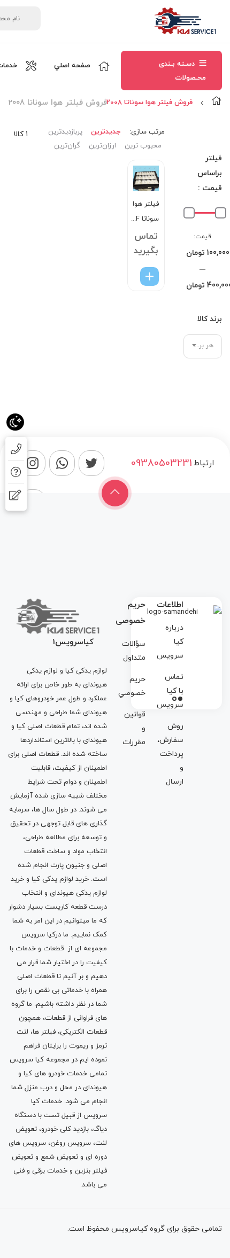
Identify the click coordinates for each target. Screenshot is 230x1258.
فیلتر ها (44, 1032)
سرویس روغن (70, 1143)
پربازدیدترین (65, 132)
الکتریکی (72, 1032)
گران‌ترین (67, 146)
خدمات (26, 949)
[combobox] (203, 346)
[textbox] (203, 345)
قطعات (53, 949)
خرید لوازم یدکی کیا (60, 879)
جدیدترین (105, 132)
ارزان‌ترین (102, 146)
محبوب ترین (143, 146)
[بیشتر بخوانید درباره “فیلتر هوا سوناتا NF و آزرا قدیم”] (149, 276)
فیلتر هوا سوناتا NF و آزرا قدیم (145, 212)
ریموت (78, 1046)
